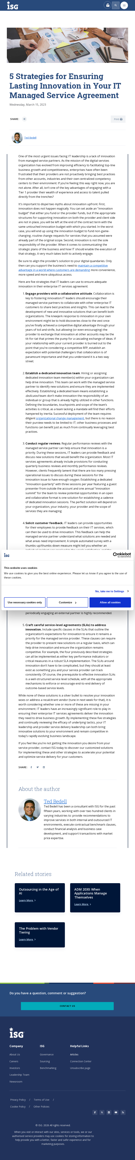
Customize (65, 602)
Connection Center (80, 1061)
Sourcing (45, 1061)
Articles (74, 1054)
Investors (14, 1068)
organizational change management (60, 418)
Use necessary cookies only (25, 602)
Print (117, 119)
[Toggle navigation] (124, 5)
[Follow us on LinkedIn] (109, 1112)
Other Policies (41, 1106)
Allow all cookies (110, 602)
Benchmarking (48, 1068)
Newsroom (15, 1081)
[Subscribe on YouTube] (116, 1112)
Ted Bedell (30, 137)
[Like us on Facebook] (94, 1112)
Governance (47, 1054)
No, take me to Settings (109, 591)
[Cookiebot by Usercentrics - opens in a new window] (115, 555)
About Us (14, 1054)
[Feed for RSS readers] (123, 1112)
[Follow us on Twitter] (101, 1112)
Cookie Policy (17, 1106)
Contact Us (67, 1005)
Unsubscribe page (80, 1068)
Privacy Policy (18, 1099)
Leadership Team (19, 1074)
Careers (13, 1061)
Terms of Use (41, 1099)
